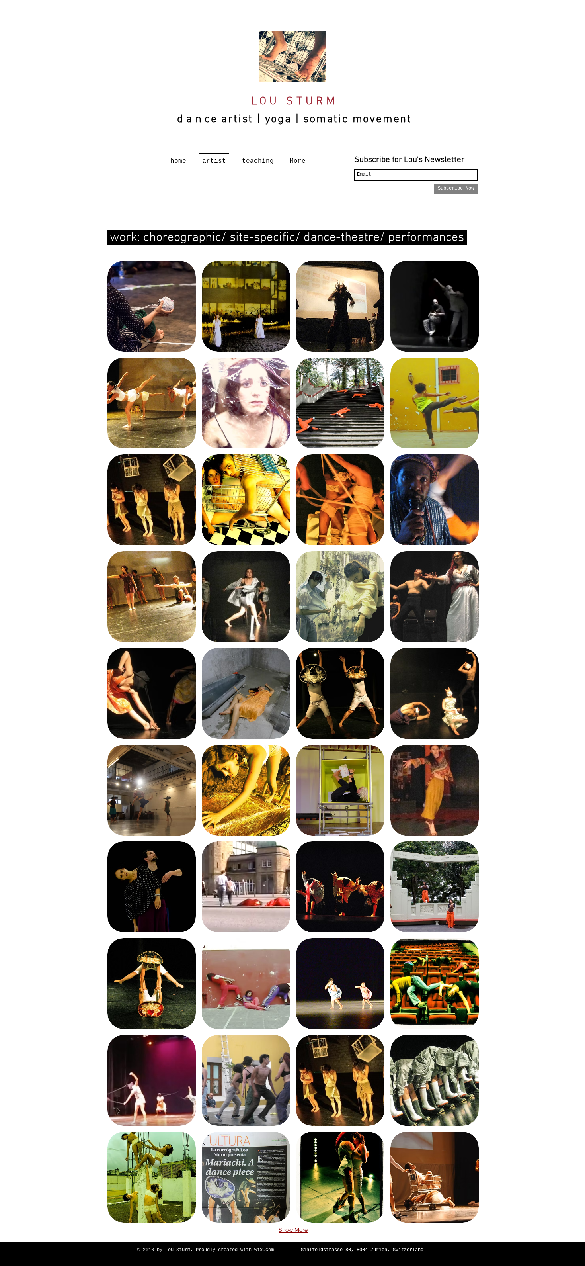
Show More (293, 1230)
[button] (151, 306)
